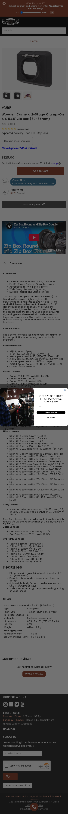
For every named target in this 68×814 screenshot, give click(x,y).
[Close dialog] (66, 390)
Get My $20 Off (51, 412)
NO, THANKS (51, 417)
